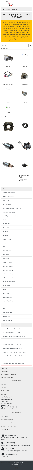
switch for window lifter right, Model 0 (14, 356)
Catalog (8, 9)
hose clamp (6, 293)
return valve (6, 285)
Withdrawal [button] (17, 380)
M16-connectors (8, 274)
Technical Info (5, 391)
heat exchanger (7, 312)
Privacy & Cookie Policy (8, 374)
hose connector (7, 297)
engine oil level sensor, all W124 (12, 348)
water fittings (7, 239)
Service (3, 388)
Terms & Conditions (7, 377)
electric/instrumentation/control (12, 216)
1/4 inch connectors (9, 278)
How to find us (5, 429)
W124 (4, 309)
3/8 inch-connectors (9, 281)
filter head (6, 227)
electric (14, 9)
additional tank (7, 320)
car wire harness (8, 84)
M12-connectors (8, 266)
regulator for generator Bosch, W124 (14, 336)
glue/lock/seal (7, 251)
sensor (25, 103)
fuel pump (6, 254)
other (8, 112)
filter (4, 220)
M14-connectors (8, 270)
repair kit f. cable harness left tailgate (14, 352)
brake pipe (6, 200)
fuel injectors (7, 204)
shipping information (7, 423)
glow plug (6, 235)
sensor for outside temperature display (15, 329)
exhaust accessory (8, 196)
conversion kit (7, 305)
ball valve (6, 258)
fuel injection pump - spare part (12, 208)
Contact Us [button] (17, 412)
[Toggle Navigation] (3, 3)
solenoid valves (7, 262)
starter (8, 66)
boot (4, 243)
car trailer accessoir (9, 192)
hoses (4, 289)
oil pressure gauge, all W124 (11, 332)
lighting (25, 66)
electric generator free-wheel (12, 344)
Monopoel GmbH (18, 463)
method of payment (7, 419)
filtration (5, 231)
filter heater (6, 223)
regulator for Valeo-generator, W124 (24, 178)
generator (25, 84)
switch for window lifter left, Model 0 (14, 363)
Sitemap (3, 394)
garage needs (7, 316)
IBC (4, 247)
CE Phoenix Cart (16, 464)
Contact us (4, 456)
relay (8, 103)
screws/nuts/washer (9, 301)
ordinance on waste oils (8, 426)
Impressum (4, 371)
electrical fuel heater (9, 212)
